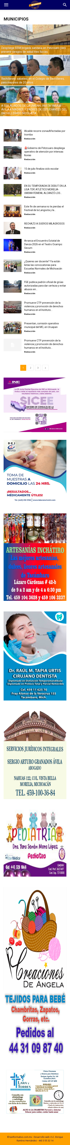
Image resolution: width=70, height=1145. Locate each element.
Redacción (29, 138)
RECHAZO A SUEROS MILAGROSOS (44, 223)
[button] (6, 5)
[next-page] (45, 368)
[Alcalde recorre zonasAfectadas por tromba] (13, 135)
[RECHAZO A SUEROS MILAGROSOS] (13, 228)
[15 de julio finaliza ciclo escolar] (13, 173)
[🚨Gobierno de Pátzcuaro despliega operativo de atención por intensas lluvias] (13, 152)
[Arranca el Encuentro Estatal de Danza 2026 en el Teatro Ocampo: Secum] (13, 245)
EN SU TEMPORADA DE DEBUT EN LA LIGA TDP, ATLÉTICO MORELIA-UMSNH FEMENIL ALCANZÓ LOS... (45, 189)
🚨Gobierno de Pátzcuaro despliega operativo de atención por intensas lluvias (44, 152)
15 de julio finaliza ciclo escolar (41, 168)
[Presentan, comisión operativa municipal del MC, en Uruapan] (13, 328)
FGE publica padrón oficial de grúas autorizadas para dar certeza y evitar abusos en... (45, 286)
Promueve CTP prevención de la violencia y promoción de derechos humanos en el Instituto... (43, 306)
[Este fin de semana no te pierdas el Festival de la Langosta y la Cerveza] (13, 211)
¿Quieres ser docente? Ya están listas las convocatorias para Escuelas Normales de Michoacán (43, 265)
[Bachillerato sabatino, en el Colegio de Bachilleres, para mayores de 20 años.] (35, 77)
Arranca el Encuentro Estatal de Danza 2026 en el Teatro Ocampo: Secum (43, 244)
